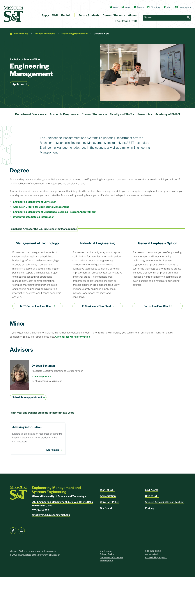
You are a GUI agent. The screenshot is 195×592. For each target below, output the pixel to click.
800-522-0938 (153, 551)
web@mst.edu (152, 554)
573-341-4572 (40, 510)
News (127, 7)
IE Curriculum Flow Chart (96, 306)
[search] (188, 18)
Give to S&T (152, 496)
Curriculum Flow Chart (157, 306)
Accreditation (108, 496)
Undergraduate (101, 33)
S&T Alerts (151, 489)
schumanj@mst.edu (41, 376)
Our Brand (106, 508)
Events (140, 7)
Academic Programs (45, 33)
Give (115, 7)
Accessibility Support (156, 557)
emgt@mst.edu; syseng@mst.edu (51, 514)
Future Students (89, 15)
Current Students (114, 15)
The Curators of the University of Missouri (39, 555)
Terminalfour (106, 560)
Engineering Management (74, 33)
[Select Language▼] (183, 7)
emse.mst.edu (21, 33)
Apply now (18, 84)
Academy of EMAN (167, 114)
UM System (106, 551)
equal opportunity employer (43, 551)
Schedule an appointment (27, 397)
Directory (155, 7)
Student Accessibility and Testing (164, 502)
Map (169, 7)
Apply (45, 15)
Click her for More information (72, 336)
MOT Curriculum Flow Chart (36, 306)
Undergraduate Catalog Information (33, 216)
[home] (13, 14)
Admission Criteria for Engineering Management (41, 206)
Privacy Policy (107, 554)
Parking (149, 508)
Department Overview (29, 114)
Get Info (66, 15)
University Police (109, 502)
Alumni (132, 15)
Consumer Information (111, 557)
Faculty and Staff (126, 21)
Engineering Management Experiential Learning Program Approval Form (54, 211)
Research (143, 114)
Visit (55, 15)
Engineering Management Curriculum (34, 201)
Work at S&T (107, 489)
